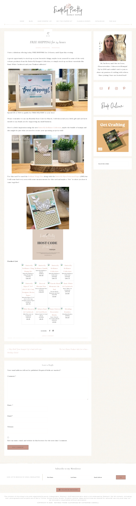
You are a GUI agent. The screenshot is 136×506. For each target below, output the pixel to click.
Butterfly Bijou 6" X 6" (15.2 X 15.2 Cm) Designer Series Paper (28, 299)
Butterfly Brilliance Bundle (41, 271)
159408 (54, 276)
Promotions (56, 47)
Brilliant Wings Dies (35, 176)
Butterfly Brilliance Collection (49, 128)
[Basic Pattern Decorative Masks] (54, 315)
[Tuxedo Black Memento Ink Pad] (54, 289)
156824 (28, 302)
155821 (41, 273)
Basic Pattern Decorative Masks (54, 317)
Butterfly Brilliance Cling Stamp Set (28, 274)
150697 (54, 320)
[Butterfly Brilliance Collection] (54, 271)
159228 (67, 291)
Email (10, 416)
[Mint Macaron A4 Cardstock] (28, 312)
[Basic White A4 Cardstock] (67, 286)
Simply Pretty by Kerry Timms (68, 9)
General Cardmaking (43, 47)
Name (10, 405)
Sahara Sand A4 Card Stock (41, 314)
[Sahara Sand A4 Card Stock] (41, 312)
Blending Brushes (67, 314)
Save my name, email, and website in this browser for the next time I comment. (37, 441)
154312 (41, 290)
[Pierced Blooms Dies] (41, 286)
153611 (67, 315)
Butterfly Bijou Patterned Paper (67, 176)
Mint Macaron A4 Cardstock (28, 314)
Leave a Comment (48, 336)
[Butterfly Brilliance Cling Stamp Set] (28, 271)
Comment (11, 376)
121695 (41, 317)
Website (10, 427)
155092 (28, 276)
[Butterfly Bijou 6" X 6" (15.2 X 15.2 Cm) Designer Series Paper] (28, 295)
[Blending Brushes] (67, 312)
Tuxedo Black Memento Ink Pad (54, 292)
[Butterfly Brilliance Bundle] (41, 268)
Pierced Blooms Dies (41, 288)
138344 (28, 317)
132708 (54, 294)
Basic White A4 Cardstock (67, 289)
